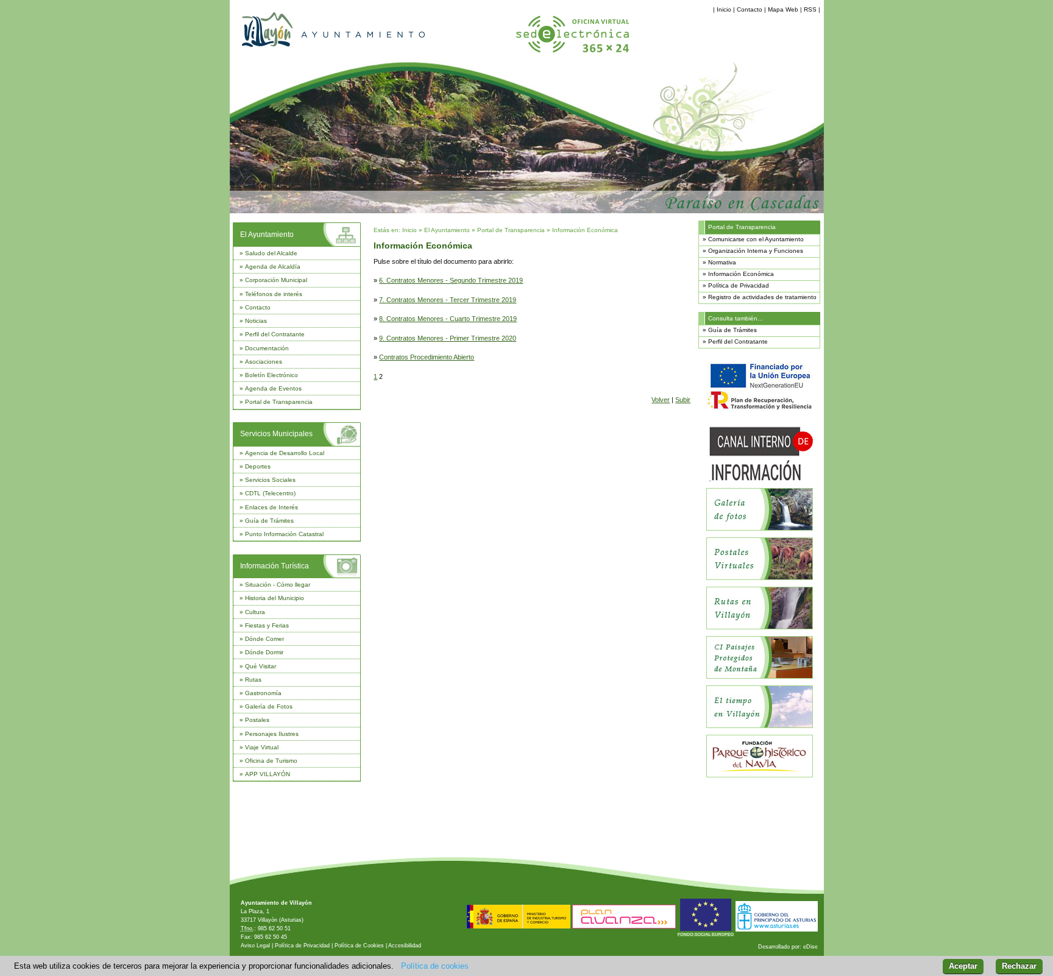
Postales (257, 719)
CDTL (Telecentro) (270, 493)
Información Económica (585, 230)
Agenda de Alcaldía (272, 266)
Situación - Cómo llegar (277, 584)
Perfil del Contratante (275, 334)
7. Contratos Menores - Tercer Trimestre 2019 (447, 299)
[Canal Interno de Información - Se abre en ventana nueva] (759, 479)
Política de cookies (435, 966)
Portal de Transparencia (279, 401)
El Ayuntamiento (267, 234)
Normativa (722, 262)
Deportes (258, 466)
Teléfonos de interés (273, 294)
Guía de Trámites (269, 520)
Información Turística (274, 566)
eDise (810, 947)
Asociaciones (263, 361)
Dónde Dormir (264, 652)
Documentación (267, 348)
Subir (682, 399)
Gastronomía (263, 693)
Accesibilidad (404, 945)
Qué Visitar (260, 666)
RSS (810, 9)
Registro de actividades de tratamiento (762, 297)
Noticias (256, 320)
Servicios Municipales (276, 434)
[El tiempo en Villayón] (759, 726)
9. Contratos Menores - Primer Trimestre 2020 (447, 338)
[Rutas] (759, 627)
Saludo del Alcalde (271, 253)
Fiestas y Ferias (267, 625)
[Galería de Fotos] (759, 528)
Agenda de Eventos (273, 388)
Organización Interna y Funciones (755, 250)
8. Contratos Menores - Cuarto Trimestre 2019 (448, 318)
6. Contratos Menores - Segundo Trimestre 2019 (451, 280)
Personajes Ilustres (272, 733)
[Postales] (759, 578)
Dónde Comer (264, 638)
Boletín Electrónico (271, 375)
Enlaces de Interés (271, 507)
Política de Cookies (359, 945)
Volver (660, 399)
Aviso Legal (255, 945)
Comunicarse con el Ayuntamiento (756, 239)
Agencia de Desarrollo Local (284, 453)
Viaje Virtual (261, 747)
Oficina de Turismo (271, 760)
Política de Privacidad (738, 285)
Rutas (253, 679)
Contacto (749, 9)
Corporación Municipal (276, 280)
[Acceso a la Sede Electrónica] (572, 53)
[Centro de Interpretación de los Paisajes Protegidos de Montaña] (759, 676)
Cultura (255, 612)
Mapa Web (783, 9)
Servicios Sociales (270, 479)
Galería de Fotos (268, 706)
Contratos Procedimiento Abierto (426, 357)
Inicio (724, 9)
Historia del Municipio (274, 598)
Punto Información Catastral (284, 534)
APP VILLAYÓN (267, 774)
